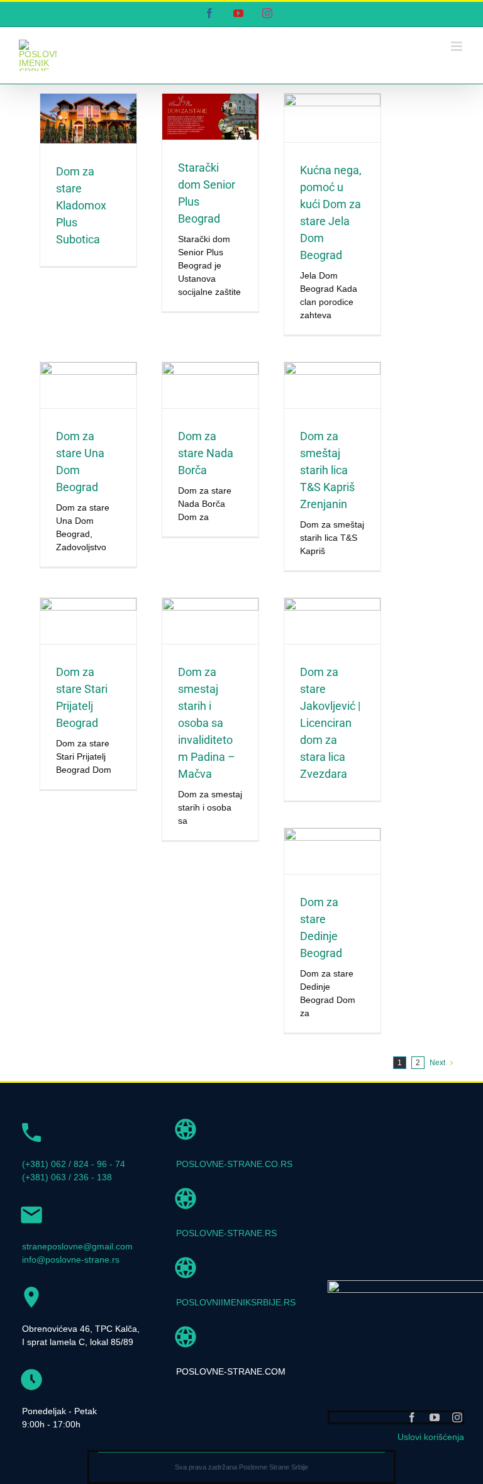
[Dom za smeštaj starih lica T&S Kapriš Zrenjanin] (332, 385)
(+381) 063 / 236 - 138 (67, 1177)
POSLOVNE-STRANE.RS (226, 1233)
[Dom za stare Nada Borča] (210, 385)
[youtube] (435, 1417)
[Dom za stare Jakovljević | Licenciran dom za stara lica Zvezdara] (332, 621)
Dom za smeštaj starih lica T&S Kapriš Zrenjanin (327, 470)
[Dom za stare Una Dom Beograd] (88, 385)
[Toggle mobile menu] (457, 46)
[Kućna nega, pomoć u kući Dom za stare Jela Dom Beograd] (332, 117)
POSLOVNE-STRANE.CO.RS (234, 1164)
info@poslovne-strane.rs (70, 1259)
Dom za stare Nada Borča (205, 453)
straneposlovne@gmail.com (77, 1246)
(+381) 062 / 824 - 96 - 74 (73, 1164)
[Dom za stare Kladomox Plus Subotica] (88, 118)
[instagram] (457, 1417)
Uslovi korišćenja (430, 1437)
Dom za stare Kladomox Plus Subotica (81, 205)
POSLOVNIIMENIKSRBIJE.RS (236, 1302)
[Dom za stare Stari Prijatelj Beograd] (88, 621)
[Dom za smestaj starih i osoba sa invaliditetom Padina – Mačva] (210, 621)
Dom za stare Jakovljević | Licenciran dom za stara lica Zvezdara (330, 722)
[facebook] (412, 1417)
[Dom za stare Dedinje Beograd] (332, 851)
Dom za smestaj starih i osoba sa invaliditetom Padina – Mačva (206, 722)
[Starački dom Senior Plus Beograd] (210, 117)
